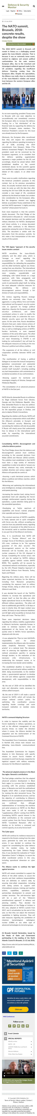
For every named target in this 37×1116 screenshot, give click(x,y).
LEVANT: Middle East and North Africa (17, 1047)
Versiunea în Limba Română (16, 44)
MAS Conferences (8, 1016)
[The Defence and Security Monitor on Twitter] (14, 1025)
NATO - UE (11, 1044)
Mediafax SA (24, 1098)
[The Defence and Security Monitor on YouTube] (18, 1025)
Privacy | (15, 1102)
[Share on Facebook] (4, 953)
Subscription (27, 11)
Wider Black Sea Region (15, 1054)
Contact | (29, 1100)
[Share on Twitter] (9, 953)
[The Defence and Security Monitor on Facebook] (9, 1025)
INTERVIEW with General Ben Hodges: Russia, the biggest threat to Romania (17, 1081)
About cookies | (21, 1100)
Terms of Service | (10, 1100)
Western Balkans (13, 1051)
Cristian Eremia (7, 41)
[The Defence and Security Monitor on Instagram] (27, 1025)
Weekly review (12, 1041)
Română (19, 14)
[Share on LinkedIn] (15, 953)
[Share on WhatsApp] (21, 953)
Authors (21, 1102)
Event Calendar (13, 1033)
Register (13, 11)
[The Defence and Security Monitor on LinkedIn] (22, 1025)
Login (7, 11)
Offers (20, 11)
